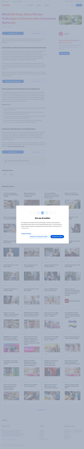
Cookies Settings (26, 233)
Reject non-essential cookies (38, 236)
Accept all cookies (57, 236)
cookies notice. (25, 228)
